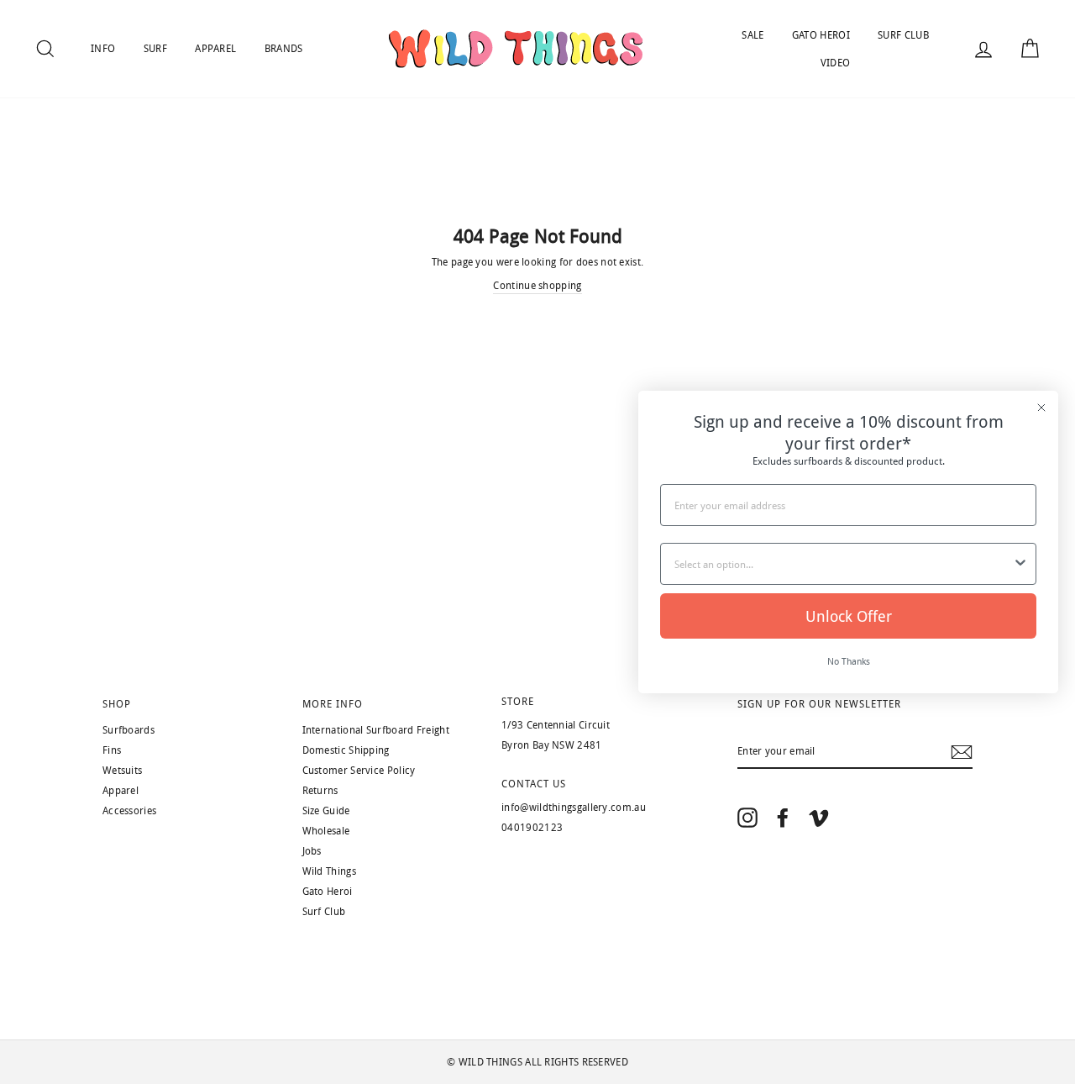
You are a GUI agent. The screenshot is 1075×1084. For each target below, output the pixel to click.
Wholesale (326, 831)
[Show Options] (1020, 564)
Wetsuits (122, 770)
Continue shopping (537, 286)
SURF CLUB (903, 35)
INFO (103, 49)
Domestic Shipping (346, 750)
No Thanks (848, 661)
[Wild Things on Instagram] (747, 817)
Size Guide (326, 811)
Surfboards (128, 730)
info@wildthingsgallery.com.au (573, 807)
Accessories (129, 811)
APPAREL (215, 49)
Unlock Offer (848, 616)
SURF (155, 49)
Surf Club (324, 912)
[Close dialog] (1041, 407)
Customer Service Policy (359, 770)
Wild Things (329, 871)
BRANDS (284, 49)
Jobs (312, 851)
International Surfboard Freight (375, 730)
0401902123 (532, 828)
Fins (111, 750)
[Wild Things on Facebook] (783, 817)
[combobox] (843, 564)
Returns (320, 791)
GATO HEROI (821, 35)
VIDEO (836, 63)
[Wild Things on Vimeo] (819, 817)
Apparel (120, 791)
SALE (752, 35)
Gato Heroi (327, 891)
